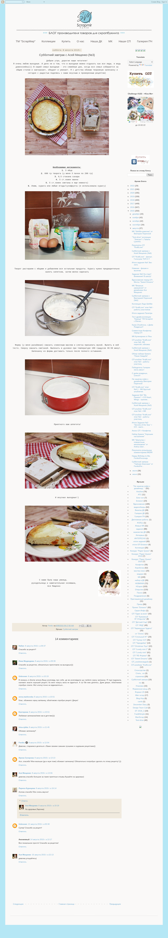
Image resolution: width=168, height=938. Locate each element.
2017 (132, 204)
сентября (136, 225)
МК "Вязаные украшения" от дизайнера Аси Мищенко (139, 289)
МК (110, 41)
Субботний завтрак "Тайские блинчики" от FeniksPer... (142, 464)
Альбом (139, 491)
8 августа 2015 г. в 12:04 (39, 743)
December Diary (140, 704)
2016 (132, 207)
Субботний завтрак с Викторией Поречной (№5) (142, 298)
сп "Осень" (139, 634)
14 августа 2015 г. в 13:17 (41, 839)
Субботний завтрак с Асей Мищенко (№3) (142, 404)
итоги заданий (139, 541)
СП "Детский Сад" (139, 622)
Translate (148, 65)
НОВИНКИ (139, 583)
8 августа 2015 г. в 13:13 (45, 758)
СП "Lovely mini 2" (140, 649)
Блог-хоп (140, 498)
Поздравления (140, 596)
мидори (140, 574)
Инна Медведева (26, 661)
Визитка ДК (139, 510)
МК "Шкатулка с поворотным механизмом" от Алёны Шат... (140, 443)
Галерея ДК (140, 513)
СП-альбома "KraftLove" (141, 665)
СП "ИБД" (140, 625)
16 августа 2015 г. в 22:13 (43, 855)
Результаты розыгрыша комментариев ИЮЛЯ (142, 451)
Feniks (22, 743)
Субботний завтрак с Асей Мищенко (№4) (142, 349)
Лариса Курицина (27, 788)
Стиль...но (140, 673)
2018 (132, 200)
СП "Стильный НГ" (140, 637)
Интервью (140, 535)
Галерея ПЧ (144, 41)
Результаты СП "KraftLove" (138, 246)
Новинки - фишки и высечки (140, 269)
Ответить (22, 653)
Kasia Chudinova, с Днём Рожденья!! (142, 326)
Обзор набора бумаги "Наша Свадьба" (141, 355)
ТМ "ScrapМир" (25, 41)
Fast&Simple (139, 714)
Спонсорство (140, 670)
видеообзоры (139, 507)
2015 (132, 211)
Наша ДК (96, 41)
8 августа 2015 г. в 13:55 (42, 773)
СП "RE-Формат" (140, 656)
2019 (132, 196)
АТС (139, 494)
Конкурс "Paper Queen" (140, 551)
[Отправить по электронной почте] (80, 625)
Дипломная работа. (140, 520)
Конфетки (139, 565)
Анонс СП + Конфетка (141, 431)
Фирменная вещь (140, 689)
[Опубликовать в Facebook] (87, 625)
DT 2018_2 (139, 711)
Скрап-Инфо (140, 610)
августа (135, 228)
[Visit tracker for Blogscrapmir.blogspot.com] (140, 727)
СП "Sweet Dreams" (139, 659)
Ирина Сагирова (26, 758)
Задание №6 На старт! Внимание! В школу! (141, 275)
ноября (135, 217)
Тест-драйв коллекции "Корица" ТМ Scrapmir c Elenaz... (142, 319)
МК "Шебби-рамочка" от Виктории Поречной (142, 232)
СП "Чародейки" (139, 643)
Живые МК (139, 526)
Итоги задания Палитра (142, 313)
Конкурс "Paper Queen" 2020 (141, 560)
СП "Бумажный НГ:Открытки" (141, 618)
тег (140, 683)
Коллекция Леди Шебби (142, 304)
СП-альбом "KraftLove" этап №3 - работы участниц (141, 361)
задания (139, 529)
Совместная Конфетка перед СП (141, 332)
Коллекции (48, 41)
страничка (139, 676)
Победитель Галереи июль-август (141, 368)
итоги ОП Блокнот (140, 544)
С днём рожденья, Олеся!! (140, 374)
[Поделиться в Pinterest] (90, 625)
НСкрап (139, 586)
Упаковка (139, 686)
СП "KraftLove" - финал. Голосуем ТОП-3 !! (142, 258)
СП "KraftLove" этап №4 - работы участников (142, 308)
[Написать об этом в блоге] (83, 625)
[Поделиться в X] (85, 625)
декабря (136, 214)
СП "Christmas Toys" (139, 646)
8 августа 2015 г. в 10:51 (44, 697)
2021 (132, 189)
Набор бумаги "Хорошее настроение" (142, 435)
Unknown (23, 676)
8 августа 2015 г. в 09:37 (35, 646)
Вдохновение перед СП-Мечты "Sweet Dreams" (143, 281)
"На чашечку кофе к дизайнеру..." (141, 487)
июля (135, 471)
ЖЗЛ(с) (140, 523)
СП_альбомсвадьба (140, 662)
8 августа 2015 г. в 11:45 (39, 727)
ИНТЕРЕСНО (140, 538)
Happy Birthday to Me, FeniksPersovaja (141, 457)
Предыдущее (115, 904)
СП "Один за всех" (140, 614)
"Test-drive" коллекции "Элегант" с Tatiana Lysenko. (141, 239)
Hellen (21, 646)
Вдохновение (139, 504)
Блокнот (139, 501)
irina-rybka (23, 727)
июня (135, 474)
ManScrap (139, 717)
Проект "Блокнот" (139, 607)
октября (136, 221)
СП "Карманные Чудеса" (141, 628)
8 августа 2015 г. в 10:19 (38, 676)
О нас (80, 41)
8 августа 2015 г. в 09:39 (45, 661)
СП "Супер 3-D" (139, 640)
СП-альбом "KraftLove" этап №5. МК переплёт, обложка (141, 342)
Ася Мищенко (25, 773)
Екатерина (23, 712)
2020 (132, 193)
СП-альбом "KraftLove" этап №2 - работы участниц (141, 417)
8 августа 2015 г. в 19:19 (48, 806)
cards (140, 701)
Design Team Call (140, 708)
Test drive (140, 720)
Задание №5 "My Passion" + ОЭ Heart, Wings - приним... (142, 397)
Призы (139, 604)
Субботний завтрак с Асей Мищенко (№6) (142, 252)
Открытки (139, 589)
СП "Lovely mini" (139, 652)
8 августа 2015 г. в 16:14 (46, 788)
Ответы (24, 801)
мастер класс (139, 571)
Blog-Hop (140, 698)
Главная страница (66, 904)
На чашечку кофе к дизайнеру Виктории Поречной (141, 381)
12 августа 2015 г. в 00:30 (39, 824)
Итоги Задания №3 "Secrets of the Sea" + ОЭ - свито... (142, 425)
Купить (66, 41)
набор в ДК (139, 580)
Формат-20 (139, 692)
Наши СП (125, 41)
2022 (132, 186)
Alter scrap (139, 695)
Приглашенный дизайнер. (141, 599)
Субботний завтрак (70, 629)
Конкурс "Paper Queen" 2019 (141, 555)
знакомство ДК (139, 532)
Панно (139, 593)
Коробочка (139, 568)
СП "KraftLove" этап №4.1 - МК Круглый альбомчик (141, 389)
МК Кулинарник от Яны (142, 336)
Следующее (18, 904)
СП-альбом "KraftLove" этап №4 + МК (141, 410)
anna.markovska (26, 697)
